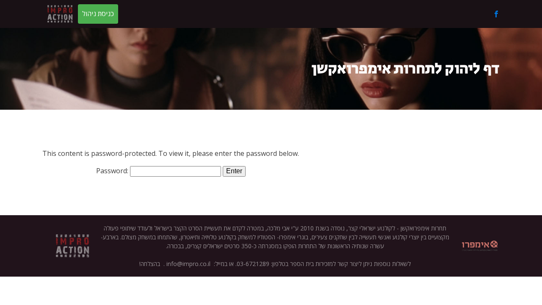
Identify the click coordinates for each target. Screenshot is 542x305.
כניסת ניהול (98, 13)
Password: (113, 170)
